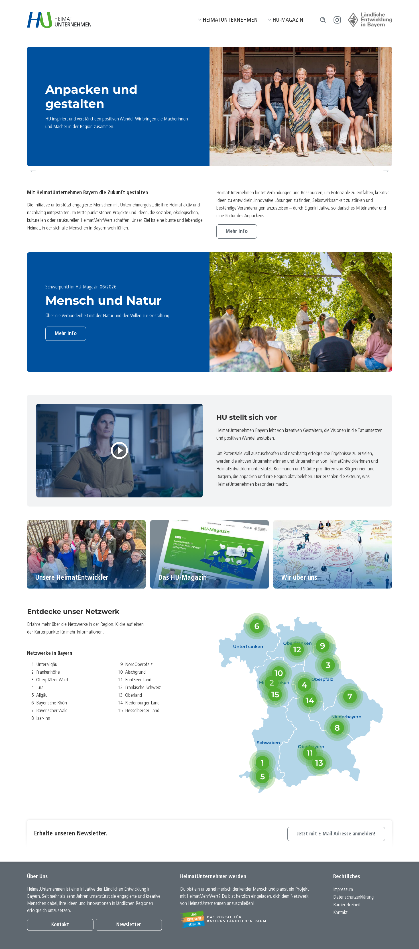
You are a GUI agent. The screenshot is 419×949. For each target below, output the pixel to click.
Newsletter (128, 925)
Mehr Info (237, 231)
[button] (323, 20)
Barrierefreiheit (347, 905)
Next (387, 171)
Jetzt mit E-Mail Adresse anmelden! (336, 834)
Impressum (343, 889)
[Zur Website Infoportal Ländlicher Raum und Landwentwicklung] (247, 919)
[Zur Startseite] (59, 20)
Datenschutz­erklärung (353, 897)
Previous (33, 171)
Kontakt (60, 925)
